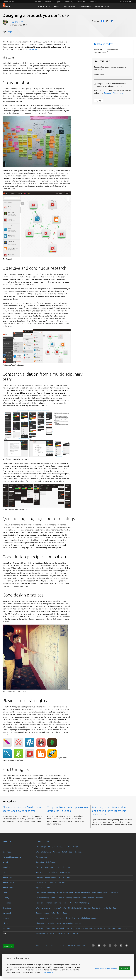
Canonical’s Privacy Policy (113, 93)
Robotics (6, 867)
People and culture (102, 6)
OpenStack (7, 842)
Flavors (62, 882)
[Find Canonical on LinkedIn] (105, 946)
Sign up (98, 100)
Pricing (67, 918)
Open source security (84, 928)
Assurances (100, 898)
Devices (78, 923)
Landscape (7, 903)
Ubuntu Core (7, 877)
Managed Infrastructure (65, 928)
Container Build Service (92, 908)
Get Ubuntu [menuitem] (81, 2)
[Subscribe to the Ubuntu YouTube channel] (116, 946)
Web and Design (85, 6)
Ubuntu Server (8, 887)
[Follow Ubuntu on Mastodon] (94, 946)
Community (61, 867)
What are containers (43, 908)
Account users (57, 918)
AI (37, 928)
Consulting (61, 847)
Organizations (41, 882)
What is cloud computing (45, 893)
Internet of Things (43, 6)
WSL (53, 913)
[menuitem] (125, 1)
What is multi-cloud (99, 893)
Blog (64, 945)
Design (9, 32)
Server (47, 913)
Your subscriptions (43, 918)
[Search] (133, 1)
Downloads (7, 913)
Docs (69, 847)
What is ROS (49, 867)
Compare (57, 903)
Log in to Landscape (82, 903)
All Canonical (124, 2)
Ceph (4, 847)
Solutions (6, 928)
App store (39, 872)
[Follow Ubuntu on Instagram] (110, 946)
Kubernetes (7, 852)
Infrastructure (50, 928)
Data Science (51, 862)
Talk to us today (103, 44)
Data (41, 928)
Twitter (107, 21)
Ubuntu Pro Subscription (45, 923)
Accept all (124, 968)
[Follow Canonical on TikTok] (121, 946)
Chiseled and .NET (75, 908)
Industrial (50, 933)
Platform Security (42, 898)
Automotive (40, 933)
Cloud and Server (69, 6)
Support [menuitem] (58, 2)
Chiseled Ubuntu (59, 908)
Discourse (75, 918)
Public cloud (113, 893)
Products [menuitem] (38, 2)
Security (6, 898)
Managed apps (41, 857)
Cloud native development (117, 928)
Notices (91, 898)
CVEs (84, 898)
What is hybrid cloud (82, 893)
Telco (69, 933)
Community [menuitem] (69, 2)
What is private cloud (65, 893)
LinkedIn (112, 21)
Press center (82, 945)
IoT (4, 872)
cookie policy (48, 972)
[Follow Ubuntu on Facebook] (99, 946)
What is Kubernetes (43, 852)
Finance (75, 933)
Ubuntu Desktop (9, 882)
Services (61, 877)
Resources (78, 852)
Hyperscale (40, 887)
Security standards (73, 898)
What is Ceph (41, 847)
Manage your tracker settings (106, 968)
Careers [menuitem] (91, 2)
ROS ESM (39, 867)
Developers (53, 882)
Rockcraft (107, 908)
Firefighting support (88, 918)
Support (46, 842)
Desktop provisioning (65, 923)
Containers (7, 908)
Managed (51, 847)
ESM (53, 898)
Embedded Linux (52, 872)
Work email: (99, 75)
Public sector (60, 933)
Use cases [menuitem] (48, 2)
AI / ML (5, 862)
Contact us (8, 946)
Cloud (5, 893)
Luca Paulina (16, 21)
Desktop (56, 6)
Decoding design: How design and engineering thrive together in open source (111, 811)
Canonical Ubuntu (8, 2)
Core (59, 913)
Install (38, 842)
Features (39, 877)
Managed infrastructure (12, 857)
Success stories (50, 877)
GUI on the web (31, 49)
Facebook (102, 21)
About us (39, 945)
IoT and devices (99, 928)
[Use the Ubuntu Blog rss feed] (127, 946)
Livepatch (60, 898)
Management (65, 872)
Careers (58, 945)
